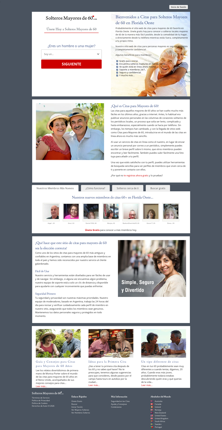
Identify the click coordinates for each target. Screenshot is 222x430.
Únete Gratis (76, 401)
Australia (158, 401)
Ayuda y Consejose (119, 404)
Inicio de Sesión (178, 7)
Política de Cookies (40, 403)
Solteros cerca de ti (128, 188)
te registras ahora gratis (136, 175)
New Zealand (160, 412)
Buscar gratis (157, 188)
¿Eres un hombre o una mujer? (71, 46)
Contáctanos (116, 407)
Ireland (158, 407)
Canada (158, 404)
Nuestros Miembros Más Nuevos (55, 188)
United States (160, 415)
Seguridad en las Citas (120, 401)
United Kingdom (161, 418)
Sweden (158, 424)
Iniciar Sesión (77, 407)
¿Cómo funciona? (95, 188)
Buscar (74, 404)
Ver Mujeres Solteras (80, 410)
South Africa (160, 421)
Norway (158, 410)
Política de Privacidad (41, 400)
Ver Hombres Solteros (80, 412)
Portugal (158, 427)
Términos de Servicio (41, 397)
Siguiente (71, 63)
